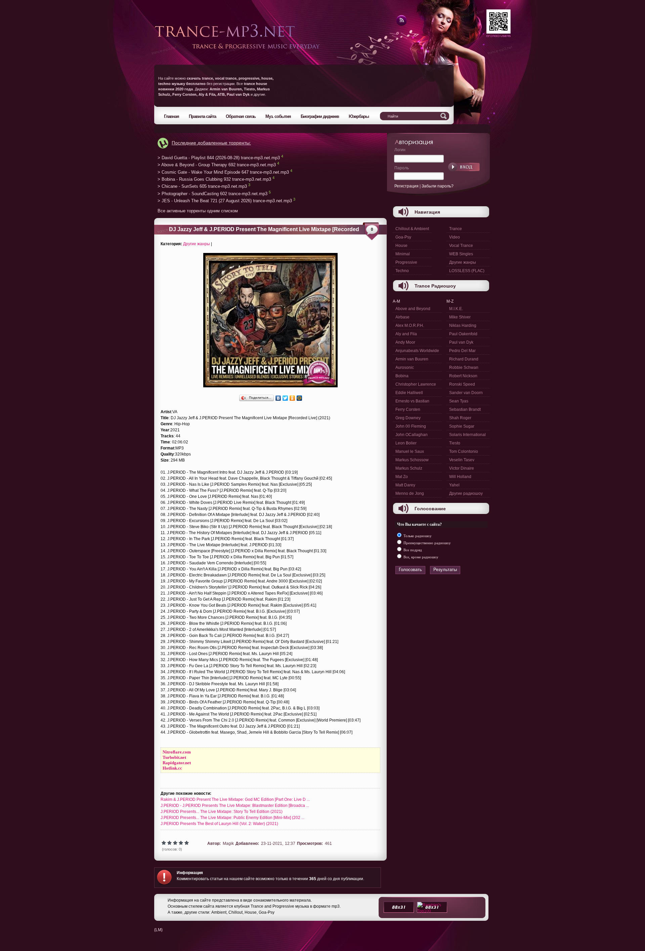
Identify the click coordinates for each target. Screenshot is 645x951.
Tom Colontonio (463, 451)
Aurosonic (404, 367)
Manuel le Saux (409, 451)
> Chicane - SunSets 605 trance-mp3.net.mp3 (202, 186)
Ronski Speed (462, 384)
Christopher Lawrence (415, 384)
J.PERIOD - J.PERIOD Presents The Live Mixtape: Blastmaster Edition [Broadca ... (235, 805)
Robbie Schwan (463, 367)
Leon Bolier (406, 443)
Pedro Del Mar (462, 350)
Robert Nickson (463, 376)
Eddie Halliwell (409, 392)
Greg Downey (408, 418)
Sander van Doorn (466, 392)
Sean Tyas (458, 401)
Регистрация (406, 186)
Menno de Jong (409, 493)
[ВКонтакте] (278, 398)
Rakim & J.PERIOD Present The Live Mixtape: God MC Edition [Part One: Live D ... (235, 799)
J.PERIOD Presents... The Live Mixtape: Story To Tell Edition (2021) (222, 811)
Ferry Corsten (407, 409)
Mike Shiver (460, 317)
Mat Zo (401, 476)
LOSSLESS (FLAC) (466, 270)
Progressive (406, 262)
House (401, 245)
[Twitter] (285, 398)
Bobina (401, 376)
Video (454, 237)
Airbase (402, 317)
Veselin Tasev (461, 460)
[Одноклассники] (292, 398)
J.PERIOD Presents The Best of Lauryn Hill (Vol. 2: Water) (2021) (219, 823)
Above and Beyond (412, 308)
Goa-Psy (403, 237)
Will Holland (460, 476)
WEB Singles (461, 254)
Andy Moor (405, 342)
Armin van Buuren (411, 359)
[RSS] (400, 24)
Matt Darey (405, 485)
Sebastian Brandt (465, 409)
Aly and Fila (406, 334)
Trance (455, 228)
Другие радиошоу (466, 493)
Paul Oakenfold (463, 334)
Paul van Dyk (461, 342)
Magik (228, 843)
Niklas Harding (462, 325)
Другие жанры (196, 244)
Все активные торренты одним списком (198, 210)
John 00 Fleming (410, 426)
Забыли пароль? (438, 186)
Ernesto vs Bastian (412, 401)
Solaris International (467, 434)
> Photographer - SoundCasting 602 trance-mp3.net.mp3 (212, 193)
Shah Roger (460, 418)
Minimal (402, 254)
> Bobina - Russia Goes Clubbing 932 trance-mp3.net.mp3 (214, 179)
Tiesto (454, 443)
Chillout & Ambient (412, 228)
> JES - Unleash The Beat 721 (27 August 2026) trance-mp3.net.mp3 (225, 201)
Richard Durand (463, 359)
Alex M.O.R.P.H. (409, 325)
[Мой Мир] (299, 398)
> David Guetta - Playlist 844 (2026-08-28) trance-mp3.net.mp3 (219, 157)
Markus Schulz (408, 468)
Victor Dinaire (461, 468)
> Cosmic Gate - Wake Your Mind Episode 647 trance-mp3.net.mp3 (223, 172)
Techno (402, 270)
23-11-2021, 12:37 (278, 843)
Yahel (454, 485)
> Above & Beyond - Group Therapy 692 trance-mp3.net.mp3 (217, 165)
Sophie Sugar (461, 426)
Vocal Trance (461, 245)
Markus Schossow (412, 460)
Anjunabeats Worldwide (417, 350)
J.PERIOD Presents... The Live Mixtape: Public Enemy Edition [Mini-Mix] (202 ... (232, 817)
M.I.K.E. (456, 308)
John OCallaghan (411, 434)
